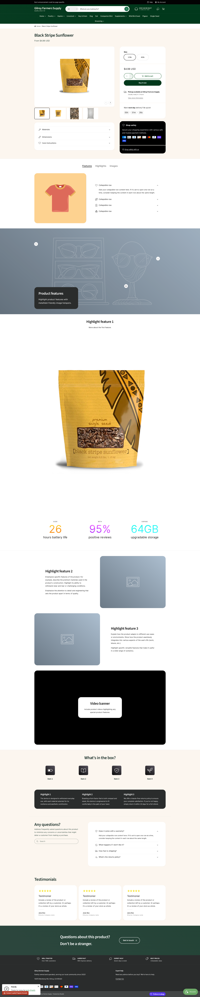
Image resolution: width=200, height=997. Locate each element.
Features (87, 166)
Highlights (100, 166)
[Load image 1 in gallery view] (42, 113)
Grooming (98, 21)
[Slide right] (110, 102)
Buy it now (143, 83)
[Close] (38, 986)
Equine (60, 16)
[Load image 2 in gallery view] (58, 113)
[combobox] (104, 9)
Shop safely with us (132, 149)
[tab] (87, 166)
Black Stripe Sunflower (50, 26)
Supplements (120, 16)
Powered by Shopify (58, 994)
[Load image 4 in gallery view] (90, 113)
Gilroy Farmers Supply (45, 994)
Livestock (70, 16)
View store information (135, 98)
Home (42, 16)
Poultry (51, 16)
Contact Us (120, 979)
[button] (163, 9)
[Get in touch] (158, 9)
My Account (162, 2)
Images (114, 166)
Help (151, 2)
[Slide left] (106, 102)
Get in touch (128, 940)
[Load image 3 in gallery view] (74, 113)
